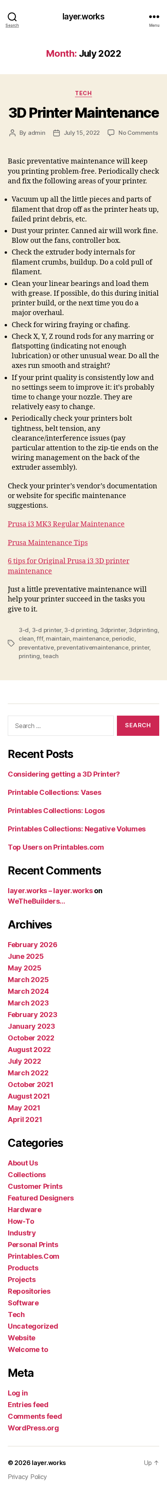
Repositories (29, 1291)
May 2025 (25, 968)
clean (26, 638)
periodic (123, 638)
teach (51, 656)
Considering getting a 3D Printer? (64, 774)
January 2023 (31, 1026)
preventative (36, 647)
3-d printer (46, 630)
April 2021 (25, 1119)
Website (21, 1338)
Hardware (25, 1210)
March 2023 (28, 1003)
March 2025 (28, 980)
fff (40, 638)
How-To (21, 1221)
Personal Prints (33, 1244)
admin (36, 132)
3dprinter (113, 630)
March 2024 (28, 991)
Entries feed (28, 1405)
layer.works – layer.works (50, 891)
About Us (23, 1163)
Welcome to (28, 1349)
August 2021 (29, 1096)
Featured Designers (41, 1198)
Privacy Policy (27, 1477)
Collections (27, 1175)
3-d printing (80, 630)
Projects (22, 1279)
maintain (58, 638)
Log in (18, 1393)
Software (23, 1303)
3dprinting (143, 630)
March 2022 (28, 1073)
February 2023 (32, 1014)
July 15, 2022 (82, 132)
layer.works (83, 16)
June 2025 (26, 956)
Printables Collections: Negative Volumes (77, 829)
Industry (22, 1233)
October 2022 (31, 1038)
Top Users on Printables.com (56, 847)
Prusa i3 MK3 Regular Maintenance (66, 524)
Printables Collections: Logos (56, 811)
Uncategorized (33, 1326)
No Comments (138, 132)
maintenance (91, 638)
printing (29, 656)
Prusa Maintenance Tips (48, 542)
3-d (24, 630)
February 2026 (32, 945)
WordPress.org (33, 1428)
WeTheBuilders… (36, 901)
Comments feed (35, 1416)
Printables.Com (33, 1256)
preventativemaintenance (92, 647)
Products (23, 1268)
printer (140, 647)
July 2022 (24, 1061)
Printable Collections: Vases (54, 792)
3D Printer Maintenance (83, 112)
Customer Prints (35, 1186)
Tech (83, 93)
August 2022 (29, 1049)
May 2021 (24, 1108)
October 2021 (31, 1084)
